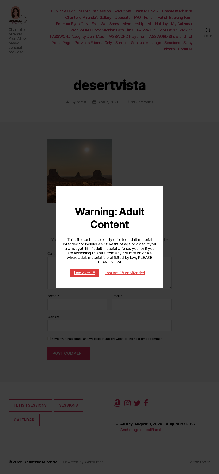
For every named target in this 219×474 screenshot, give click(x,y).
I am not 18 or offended (125, 273)
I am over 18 (84, 273)
